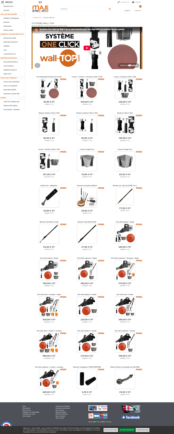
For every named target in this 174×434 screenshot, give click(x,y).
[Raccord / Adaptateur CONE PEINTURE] (87, 388)
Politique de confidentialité (31, 412)
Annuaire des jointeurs (63, 408)
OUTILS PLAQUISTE (10, 86)
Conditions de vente (29, 414)
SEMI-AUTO (7, 74)
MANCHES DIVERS (10, 90)
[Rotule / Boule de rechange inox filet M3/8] (125, 388)
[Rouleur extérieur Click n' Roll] (87, 134)
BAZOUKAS (7, 26)
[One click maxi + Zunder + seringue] (49, 352)
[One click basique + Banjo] (125, 243)
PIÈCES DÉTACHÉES (10, 105)
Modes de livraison (62, 414)
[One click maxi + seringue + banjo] (49, 316)
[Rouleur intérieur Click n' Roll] (49, 134)
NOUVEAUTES (8, 6)
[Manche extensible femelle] (87, 243)
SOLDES (6, 10)
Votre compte (60, 418)
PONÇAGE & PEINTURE (11, 94)
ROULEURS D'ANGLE (11, 62)
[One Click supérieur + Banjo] (87, 279)
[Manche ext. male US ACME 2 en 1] (125, 204)
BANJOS (6, 22)
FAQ (24, 406)
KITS (5, 50)
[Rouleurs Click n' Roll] (125, 134)
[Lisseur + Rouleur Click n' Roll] (49, 171)
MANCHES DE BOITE (11, 42)
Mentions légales (61, 412)
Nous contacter (60, 416)
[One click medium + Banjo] (49, 279)
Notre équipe (27, 416)
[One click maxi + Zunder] (125, 316)
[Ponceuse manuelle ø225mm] (87, 207)
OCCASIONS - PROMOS (12, 109)
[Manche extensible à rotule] (49, 243)
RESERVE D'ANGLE (10, 70)
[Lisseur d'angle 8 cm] (125, 171)
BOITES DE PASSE (10, 38)
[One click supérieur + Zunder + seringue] (49, 388)
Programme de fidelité (63, 406)
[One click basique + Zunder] (87, 316)
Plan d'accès (27, 410)
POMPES (6, 46)
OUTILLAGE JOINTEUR (11, 82)
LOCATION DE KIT (10, 54)
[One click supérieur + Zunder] (125, 352)
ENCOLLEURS (8, 30)
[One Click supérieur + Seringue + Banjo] (125, 279)
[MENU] (2, 2)
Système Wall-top (48, 17)
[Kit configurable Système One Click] (49, 98)
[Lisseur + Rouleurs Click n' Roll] (125, 98)
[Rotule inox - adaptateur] (49, 207)
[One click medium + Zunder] (87, 352)
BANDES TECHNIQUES (11, 18)
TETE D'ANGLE (9, 66)
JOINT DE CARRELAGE (11, 101)
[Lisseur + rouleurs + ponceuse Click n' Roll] (87, 98)
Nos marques (60, 410)
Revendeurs (26, 408)
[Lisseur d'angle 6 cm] (87, 171)
